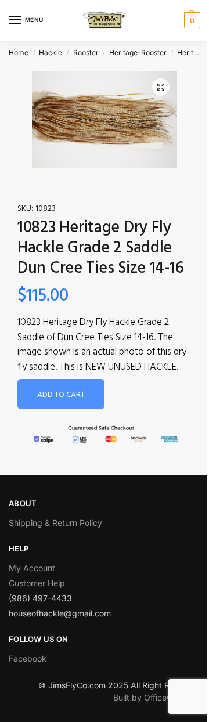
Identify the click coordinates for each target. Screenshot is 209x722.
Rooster (86, 52)
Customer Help (37, 583)
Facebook (27, 658)
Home (18, 52)
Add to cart (61, 395)
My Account (32, 568)
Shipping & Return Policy (55, 523)
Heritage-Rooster (138, 52)
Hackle (50, 52)
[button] (161, 87)
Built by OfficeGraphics (156, 697)
